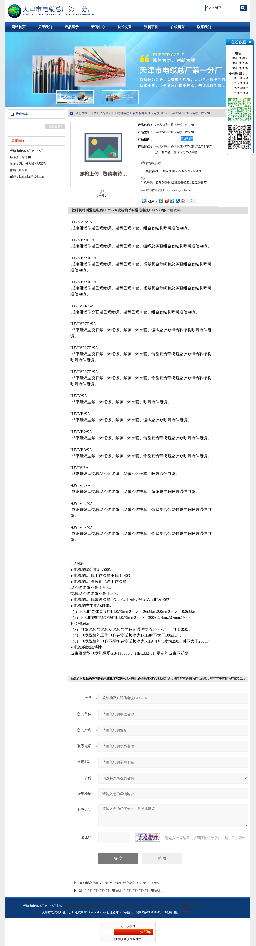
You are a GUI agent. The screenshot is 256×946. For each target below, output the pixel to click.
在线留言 (178, 27)
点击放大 (102, 195)
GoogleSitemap (97, 912)
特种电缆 (22, 114)
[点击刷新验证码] (147, 837)
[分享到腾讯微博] (172, 200)
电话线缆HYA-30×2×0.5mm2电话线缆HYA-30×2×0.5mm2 (122, 883)
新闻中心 (98, 27)
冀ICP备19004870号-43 (151, 912)
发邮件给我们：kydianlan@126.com (169, 190)
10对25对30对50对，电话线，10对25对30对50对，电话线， (124, 890)
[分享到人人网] (177, 200)
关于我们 (45, 27)
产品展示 (72, 27)
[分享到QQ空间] (161, 200)
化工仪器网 (128, 926)
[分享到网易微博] (183, 200)
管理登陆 (113, 912)
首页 (93, 113)
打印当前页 (153, 163)
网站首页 (19, 27)
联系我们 (204, 27)
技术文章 (125, 27)
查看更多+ (55, 126)
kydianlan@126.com (31, 176)
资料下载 (151, 27)
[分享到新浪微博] (166, 200)
